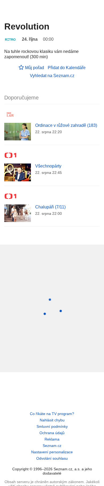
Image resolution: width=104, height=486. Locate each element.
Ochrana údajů (52, 433)
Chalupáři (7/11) (50, 207)
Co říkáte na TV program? (52, 414)
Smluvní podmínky (52, 426)
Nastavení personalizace (52, 452)
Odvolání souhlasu (52, 458)
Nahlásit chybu (52, 420)
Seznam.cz (52, 445)
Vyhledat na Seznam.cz (52, 75)
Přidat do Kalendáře (67, 67)
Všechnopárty (48, 166)
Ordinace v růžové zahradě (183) (66, 125)
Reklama (52, 439)
